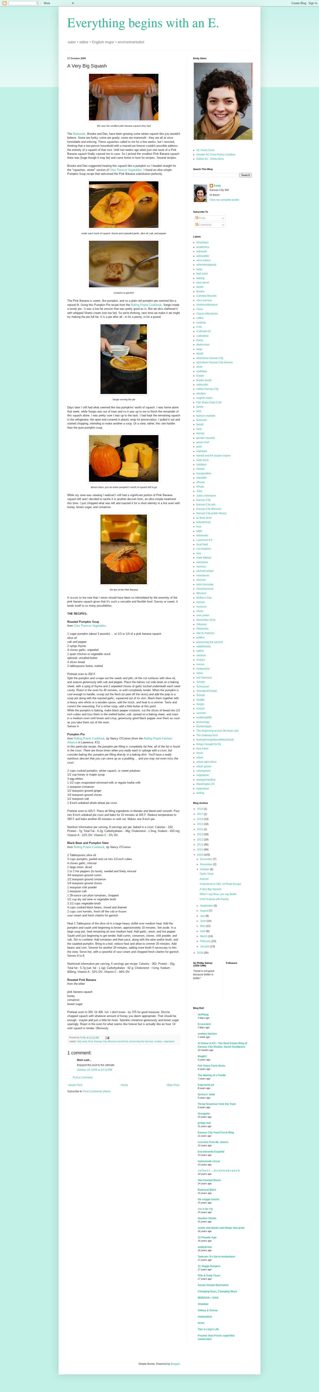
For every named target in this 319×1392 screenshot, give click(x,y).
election (201, 393)
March (204, 936)
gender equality (205, 437)
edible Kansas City (207, 389)
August (204, 910)
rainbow (201, 655)
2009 (200, 854)
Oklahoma (202, 628)
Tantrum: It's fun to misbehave (216, 1256)
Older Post (173, 1085)
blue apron (202, 282)
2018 (200, 808)
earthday (201, 371)
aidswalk (201, 251)
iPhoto (200, 486)
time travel (202, 748)
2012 (200, 839)
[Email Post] (107, 1037)
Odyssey (201, 624)
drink (199, 366)
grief (199, 446)
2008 (200, 952)
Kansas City (203, 500)
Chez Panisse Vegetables (126, 170)
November (206, 864)
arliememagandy (206, 264)
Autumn (204, 878)
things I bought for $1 (208, 744)
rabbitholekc (203, 646)
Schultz (200, 695)
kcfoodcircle (203, 522)
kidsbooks (202, 535)
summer (201, 713)
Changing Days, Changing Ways (217, 1291)
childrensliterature (207, 304)
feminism (201, 420)
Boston (200, 291)
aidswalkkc (202, 256)
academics (202, 247)
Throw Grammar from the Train (217, 1104)
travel (199, 752)
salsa (199, 673)
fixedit (199, 424)
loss (198, 553)
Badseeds (79, 133)
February (205, 941)
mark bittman (204, 557)
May (203, 925)
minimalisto (205, 1316)
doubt (199, 353)
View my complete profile (224, 199)
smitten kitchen (207, 1033)
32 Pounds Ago (207, 1237)
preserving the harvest (141, 1041)
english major (204, 397)
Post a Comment (82, 1077)
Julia (199, 491)
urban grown (203, 766)
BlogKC (202, 1056)
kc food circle (204, 517)
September (207, 905)
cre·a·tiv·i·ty (205, 1208)
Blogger (175, 1363)
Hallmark (201, 451)
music (199, 611)
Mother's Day (204, 597)
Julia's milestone (206, 495)
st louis (200, 708)
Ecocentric (204, 1024)
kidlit (199, 531)
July (203, 915)
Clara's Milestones (207, 313)
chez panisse (204, 300)
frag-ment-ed (206, 1084)
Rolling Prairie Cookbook (146, 304)
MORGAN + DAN (208, 1297)
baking (200, 278)
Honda (200, 468)
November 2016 (205, 619)
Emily (217, 185)
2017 (200, 814)
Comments (205, 224)
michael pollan (205, 570)
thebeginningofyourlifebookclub (215, 739)
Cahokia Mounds (206, 295)
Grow (201, 1323)
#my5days (202, 242)
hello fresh (202, 460)
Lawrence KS (204, 540)
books (200, 286)
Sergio (200, 704)
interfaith (201, 477)
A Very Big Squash (210, 889)
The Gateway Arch (207, 735)
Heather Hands (207, 1218)
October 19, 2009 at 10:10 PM (94, 1069)
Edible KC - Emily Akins (210, 158)
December (206, 859)
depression (203, 344)
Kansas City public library (211, 513)
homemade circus (209, 1161)
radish (200, 650)
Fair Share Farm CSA (209, 402)
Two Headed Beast (209, 1180)
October (205, 869)
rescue (200, 664)
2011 (200, 844)
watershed (202, 788)
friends (200, 433)
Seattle (200, 699)
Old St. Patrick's (205, 633)
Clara (199, 309)
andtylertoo (205, 1247)
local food (123, 1041)
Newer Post (75, 1085)
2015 (200, 824)
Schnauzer (202, 686)
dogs (199, 349)
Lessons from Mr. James (213, 1142)
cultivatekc (202, 335)
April (203, 931)
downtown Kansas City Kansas (214, 362)
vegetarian (168, 1041)
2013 (200, 834)
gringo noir (204, 1122)
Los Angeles (203, 548)
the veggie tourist (208, 1199)
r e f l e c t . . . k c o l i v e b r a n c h (219, 1170)
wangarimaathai (205, 779)
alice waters (203, 260)
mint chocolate (205, 584)
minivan (201, 579)
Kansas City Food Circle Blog (216, 1132)
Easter (200, 375)
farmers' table (206, 1094)
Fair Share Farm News (211, 1065)
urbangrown (203, 770)
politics (200, 637)
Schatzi (200, 681)
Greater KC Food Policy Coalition (215, 154)
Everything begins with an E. (143, 22)
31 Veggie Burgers (209, 1266)
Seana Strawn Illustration (213, 1285)
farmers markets (205, 415)
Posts (201, 218)
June (203, 920)
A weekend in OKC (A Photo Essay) (220, 883)
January (205, 946)
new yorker (202, 615)
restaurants (203, 668)
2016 (200, 819)
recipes (158, 1041)
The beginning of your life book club (217, 730)
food (90, 1041)
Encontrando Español (211, 1151)
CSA (199, 326)
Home (124, 1085)
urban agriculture (206, 761)
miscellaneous (205, 588)
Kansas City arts (205, 504)
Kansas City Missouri (105, 1041)
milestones (202, 575)
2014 (200, 829)
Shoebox (203, 1304)
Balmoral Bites (207, 1189)
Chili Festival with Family (214, 899)
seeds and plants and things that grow (221, 1227)
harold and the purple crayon (213, 455)
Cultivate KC (203, 331)
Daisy (199, 340)
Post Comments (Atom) (96, 1091)
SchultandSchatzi (206, 690)
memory (201, 566)
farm (199, 411)
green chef (202, 442)
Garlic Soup (207, 873)
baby (199, 269)
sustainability (204, 717)
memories (202, 562)
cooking (201, 322)
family (199, 406)
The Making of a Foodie (212, 1075)
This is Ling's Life (208, 1329)
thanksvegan (204, 726)
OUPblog (203, 1014)
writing (200, 792)
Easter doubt (203, 380)
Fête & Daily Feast (209, 1275)
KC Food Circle (205, 150)
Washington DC (205, 784)
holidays (201, 464)
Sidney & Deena (207, 1310)
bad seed (82, 1041)
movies (200, 602)
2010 (200, 849)
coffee (200, 318)
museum (201, 606)
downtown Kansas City (209, 358)
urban (199, 757)
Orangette (204, 1113)
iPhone (200, 482)
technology (202, 722)
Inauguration (203, 473)
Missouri (201, 593)
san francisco (204, 677)
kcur (198, 526)
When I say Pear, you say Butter (218, 894)
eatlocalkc (202, 384)
